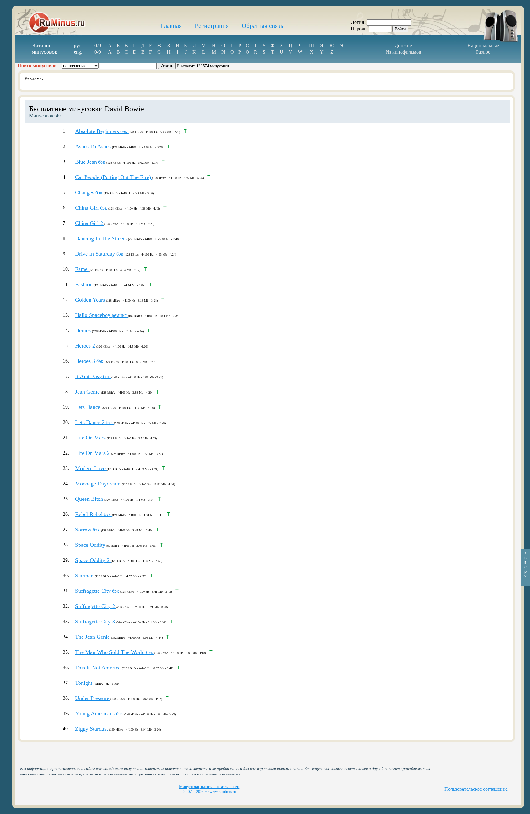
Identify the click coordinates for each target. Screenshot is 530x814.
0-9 (97, 45)
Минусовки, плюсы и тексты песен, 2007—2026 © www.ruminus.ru (209, 789)
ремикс (101, 315)
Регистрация (212, 25)
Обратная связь (262, 25)
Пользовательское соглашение (476, 789)
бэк (102, 131)
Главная (171, 25)
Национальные (483, 45)
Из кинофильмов (403, 52)
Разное (483, 52)
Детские (403, 45)
